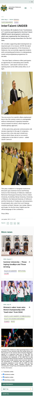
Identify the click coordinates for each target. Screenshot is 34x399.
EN (32, 2)
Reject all (5, 389)
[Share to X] (11, 223)
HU (30, 2)
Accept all (6, 393)
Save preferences (8, 384)
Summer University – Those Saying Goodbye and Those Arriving (15, 264)
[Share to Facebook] (8, 223)
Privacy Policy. (13, 366)
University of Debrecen (15, 7)
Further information (6, 367)
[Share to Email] (18, 223)
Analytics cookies (8, 377)
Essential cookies (8, 371)
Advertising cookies (9, 380)
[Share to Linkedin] (15, 223)
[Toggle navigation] (25, 8)
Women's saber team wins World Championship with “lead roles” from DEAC (14, 309)
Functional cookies (9, 374)
